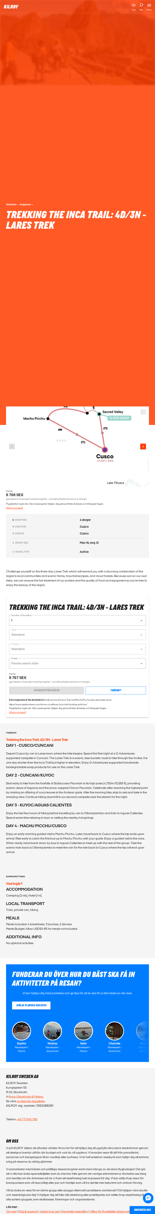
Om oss (11, 1211)
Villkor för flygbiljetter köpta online (111, 1211)
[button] (77, 620)
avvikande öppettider (31, 1101)
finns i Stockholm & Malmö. (26, 1096)
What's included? (14, 508)
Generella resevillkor (74, 1211)
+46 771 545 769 (26, 1119)
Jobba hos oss (49, 1211)
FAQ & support (28, 1211)
